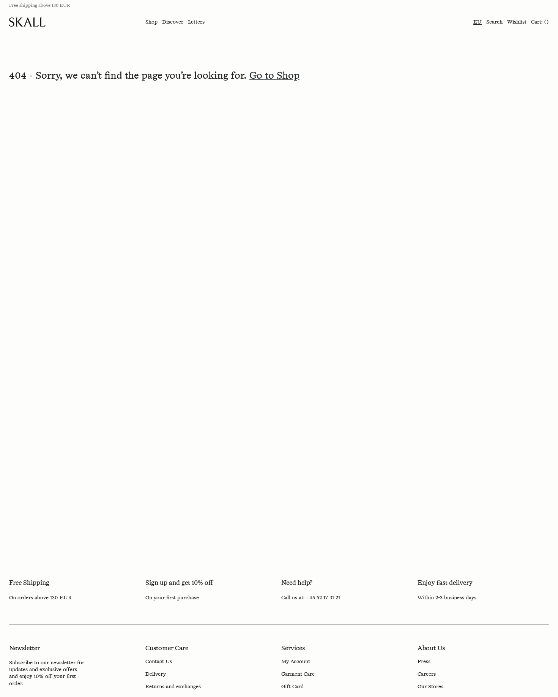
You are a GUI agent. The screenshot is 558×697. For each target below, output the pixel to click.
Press (424, 661)
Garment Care (298, 674)
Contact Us (158, 661)
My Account (295, 661)
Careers (427, 674)
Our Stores (430, 686)
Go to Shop (274, 76)
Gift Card (292, 686)
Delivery (155, 674)
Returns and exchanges (173, 686)
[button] (151, 22)
